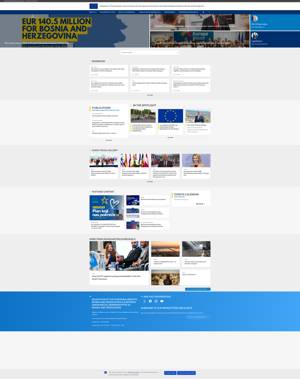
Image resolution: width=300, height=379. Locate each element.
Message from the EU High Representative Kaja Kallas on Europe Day (196, 173)
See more (150, 95)
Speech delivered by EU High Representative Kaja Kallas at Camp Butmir (103, 173)
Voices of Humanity (188, 274)
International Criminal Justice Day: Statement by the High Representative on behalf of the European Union (191, 85)
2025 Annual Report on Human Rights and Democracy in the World (169, 127)
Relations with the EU (107, 12)
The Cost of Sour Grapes (196, 125)
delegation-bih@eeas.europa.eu (101, 312)
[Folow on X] (144, 301)
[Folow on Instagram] (156, 301)
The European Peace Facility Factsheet (105, 116)
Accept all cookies (170, 373)
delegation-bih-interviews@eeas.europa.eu (122, 312)
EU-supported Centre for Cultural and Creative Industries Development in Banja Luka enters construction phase (108, 85)
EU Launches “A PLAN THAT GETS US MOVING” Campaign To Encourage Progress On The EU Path (105, 226)
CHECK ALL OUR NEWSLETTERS (197, 317)
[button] (93, 12)
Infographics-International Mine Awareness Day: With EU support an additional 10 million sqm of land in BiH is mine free (108, 124)
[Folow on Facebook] (150, 301)
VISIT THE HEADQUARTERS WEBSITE (197, 289)
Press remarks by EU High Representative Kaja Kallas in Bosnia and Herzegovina (134, 173)
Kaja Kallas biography (257, 27)
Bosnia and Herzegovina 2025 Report (153, 199)
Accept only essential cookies (186, 373)
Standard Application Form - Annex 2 (104, 133)
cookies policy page (133, 372)
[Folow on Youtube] (162, 301)
